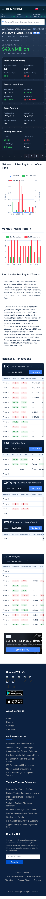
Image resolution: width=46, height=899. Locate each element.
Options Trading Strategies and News (22, 793)
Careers (9, 722)
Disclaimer (9, 880)
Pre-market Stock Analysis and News (22, 821)
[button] (36, 9)
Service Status (24, 880)
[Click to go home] (14, 9)
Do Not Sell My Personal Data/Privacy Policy (23, 876)
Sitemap (37, 880)
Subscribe (14, 862)
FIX (3, 36)
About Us (10, 718)
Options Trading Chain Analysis (20, 747)
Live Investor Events (15, 817)
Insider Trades (7, 29)
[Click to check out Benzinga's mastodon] (13, 685)
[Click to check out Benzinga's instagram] (13, 679)
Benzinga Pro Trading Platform (19, 789)
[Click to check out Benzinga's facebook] (7, 679)
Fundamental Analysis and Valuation (22, 810)
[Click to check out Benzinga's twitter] (25, 679)
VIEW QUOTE (35, 372)
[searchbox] (25, 22)
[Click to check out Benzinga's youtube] (30, 679)
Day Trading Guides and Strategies (21, 813)
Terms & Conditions (23, 873)
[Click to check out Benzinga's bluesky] (7, 685)
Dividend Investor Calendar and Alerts (22, 755)
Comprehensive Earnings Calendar (21, 751)
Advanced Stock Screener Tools (20, 744)
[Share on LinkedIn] (31, 156)
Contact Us (11, 730)
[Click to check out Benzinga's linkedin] (19, 679)
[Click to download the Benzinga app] (14, 693)
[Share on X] (26, 156)
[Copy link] (42, 156)
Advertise (10, 726)
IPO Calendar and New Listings (20, 765)
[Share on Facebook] (36, 156)
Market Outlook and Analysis (18, 769)
